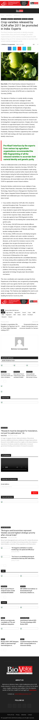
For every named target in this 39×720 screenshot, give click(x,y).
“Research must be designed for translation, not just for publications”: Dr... (19, 432)
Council (24, 312)
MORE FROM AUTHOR (8, 360)
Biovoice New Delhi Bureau (12, 310)
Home (2, 15)
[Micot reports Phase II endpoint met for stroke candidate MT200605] (19, 368)
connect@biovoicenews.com (23, 694)
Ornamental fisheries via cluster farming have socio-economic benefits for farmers (29, 326)
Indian (19, 314)
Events (2, 618)
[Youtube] (29, 706)
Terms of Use (10, 715)
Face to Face (4, 427)
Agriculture (9, 15)
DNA (3, 314)
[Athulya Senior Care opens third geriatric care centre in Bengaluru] (7, 368)
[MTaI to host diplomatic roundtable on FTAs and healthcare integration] (10, 612)
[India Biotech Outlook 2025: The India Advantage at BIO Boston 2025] (29, 612)
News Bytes (24, 19)
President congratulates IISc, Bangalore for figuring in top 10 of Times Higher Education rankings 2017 (10, 327)
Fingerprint (8, 314)
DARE (34, 312)
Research (4, 317)
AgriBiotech (17, 15)
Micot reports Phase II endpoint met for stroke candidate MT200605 (19, 375)
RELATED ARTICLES (7, 358)
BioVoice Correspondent (8, 44)
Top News (31, 19)
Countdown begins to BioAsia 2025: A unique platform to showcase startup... (29, 643)
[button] (30, 15)
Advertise (23, 715)
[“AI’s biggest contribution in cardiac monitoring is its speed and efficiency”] (5, 550)
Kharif (24, 314)
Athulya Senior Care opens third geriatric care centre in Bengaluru (7, 375)
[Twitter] (24, 706)
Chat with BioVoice (5, 527)
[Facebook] (10, 706)
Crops (29, 312)
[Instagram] (14, 706)
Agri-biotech (9, 312)
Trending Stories (17, 19)
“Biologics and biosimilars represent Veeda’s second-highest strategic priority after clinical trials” (18, 532)
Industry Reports (25, 618)
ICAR (14, 314)
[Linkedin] (19, 706)
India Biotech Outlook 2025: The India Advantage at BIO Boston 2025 (28, 622)
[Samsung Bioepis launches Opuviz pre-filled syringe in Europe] (32, 368)
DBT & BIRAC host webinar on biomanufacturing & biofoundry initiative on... (28, 590)
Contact (30, 715)
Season (10, 317)
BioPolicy (23, 586)
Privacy (18, 715)
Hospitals (3, 371)
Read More (32, 690)
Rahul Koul (4, 435)
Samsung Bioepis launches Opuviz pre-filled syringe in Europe (31, 375)
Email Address (5, 484)
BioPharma (16, 371)
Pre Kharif (30, 314)
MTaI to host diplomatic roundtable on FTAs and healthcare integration (8, 622)
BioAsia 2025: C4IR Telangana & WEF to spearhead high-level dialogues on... (10, 643)
